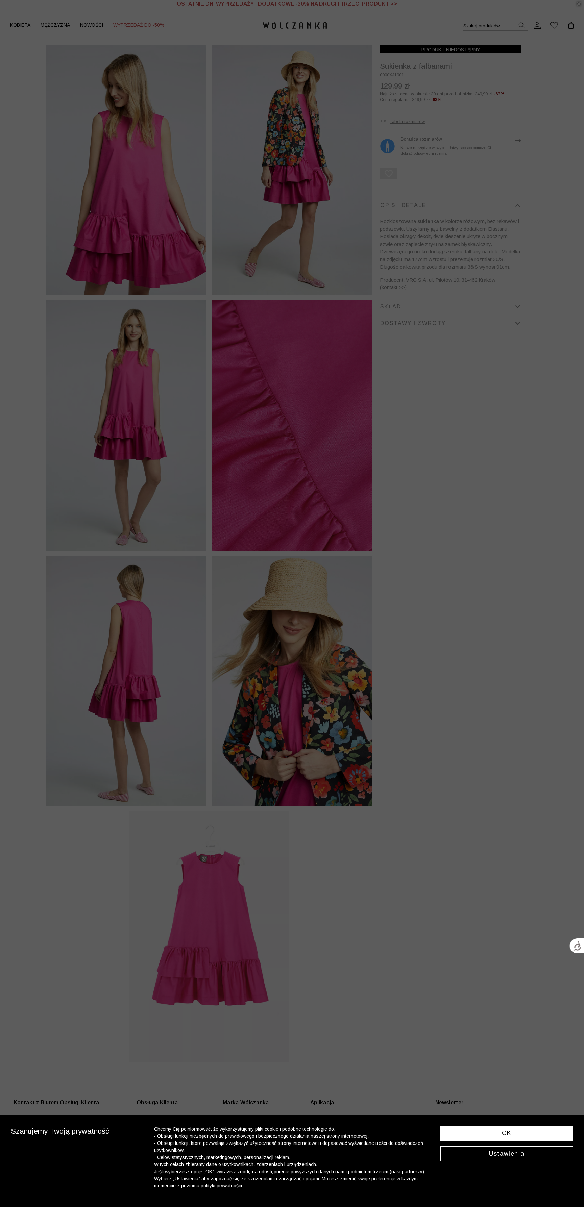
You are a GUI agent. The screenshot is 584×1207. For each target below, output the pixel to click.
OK (507, 1133)
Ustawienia (506, 1153)
